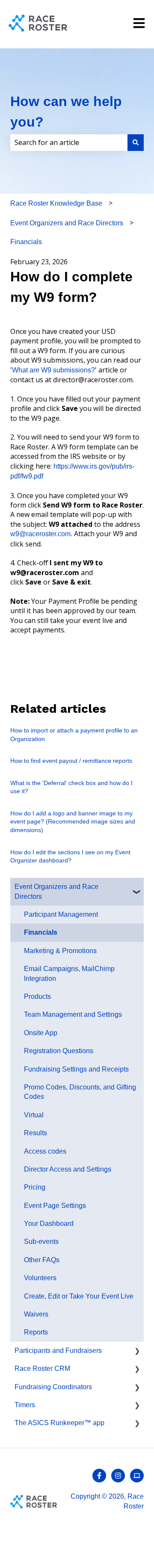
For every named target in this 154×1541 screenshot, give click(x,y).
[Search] (135, 142)
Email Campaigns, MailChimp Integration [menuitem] (69, 973)
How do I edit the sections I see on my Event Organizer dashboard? (70, 856)
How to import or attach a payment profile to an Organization (74, 734)
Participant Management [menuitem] (61, 914)
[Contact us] (137, 1475)
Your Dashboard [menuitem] (49, 1223)
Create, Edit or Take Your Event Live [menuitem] (78, 1296)
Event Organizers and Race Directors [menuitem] (56, 891)
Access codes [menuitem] (45, 1151)
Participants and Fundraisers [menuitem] (58, 1350)
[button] (137, 887)
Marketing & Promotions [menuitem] (60, 950)
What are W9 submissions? (53, 370)
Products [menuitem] (37, 996)
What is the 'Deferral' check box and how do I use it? (71, 787)
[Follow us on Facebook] (99, 1475)
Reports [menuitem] (36, 1332)
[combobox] (68, 142)
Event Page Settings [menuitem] (55, 1205)
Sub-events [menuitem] (41, 1241)
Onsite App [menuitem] (40, 1032)
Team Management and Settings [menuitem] (73, 1014)
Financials (26, 241)
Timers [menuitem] (25, 1404)
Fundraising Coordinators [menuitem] (53, 1386)
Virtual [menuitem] (34, 1115)
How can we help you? (66, 112)
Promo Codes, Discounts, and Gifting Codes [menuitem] (80, 1091)
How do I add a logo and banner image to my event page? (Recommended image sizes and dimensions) (72, 821)
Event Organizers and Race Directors (66, 223)
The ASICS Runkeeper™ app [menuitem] (59, 1422)
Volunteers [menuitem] (40, 1277)
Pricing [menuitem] (34, 1187)
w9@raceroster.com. (41, 533)
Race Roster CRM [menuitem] (42, 1368)
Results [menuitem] (35, 1133)
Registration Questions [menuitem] (58, 1050)
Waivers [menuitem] (36, 1314)
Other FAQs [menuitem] (41, 1260)
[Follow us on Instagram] (118, 1475)
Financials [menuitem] (40, 932)
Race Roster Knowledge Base (56, 203)
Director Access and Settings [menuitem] (67, 1169)
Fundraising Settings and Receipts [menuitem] (76, 1069)
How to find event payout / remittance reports (71, 760)
